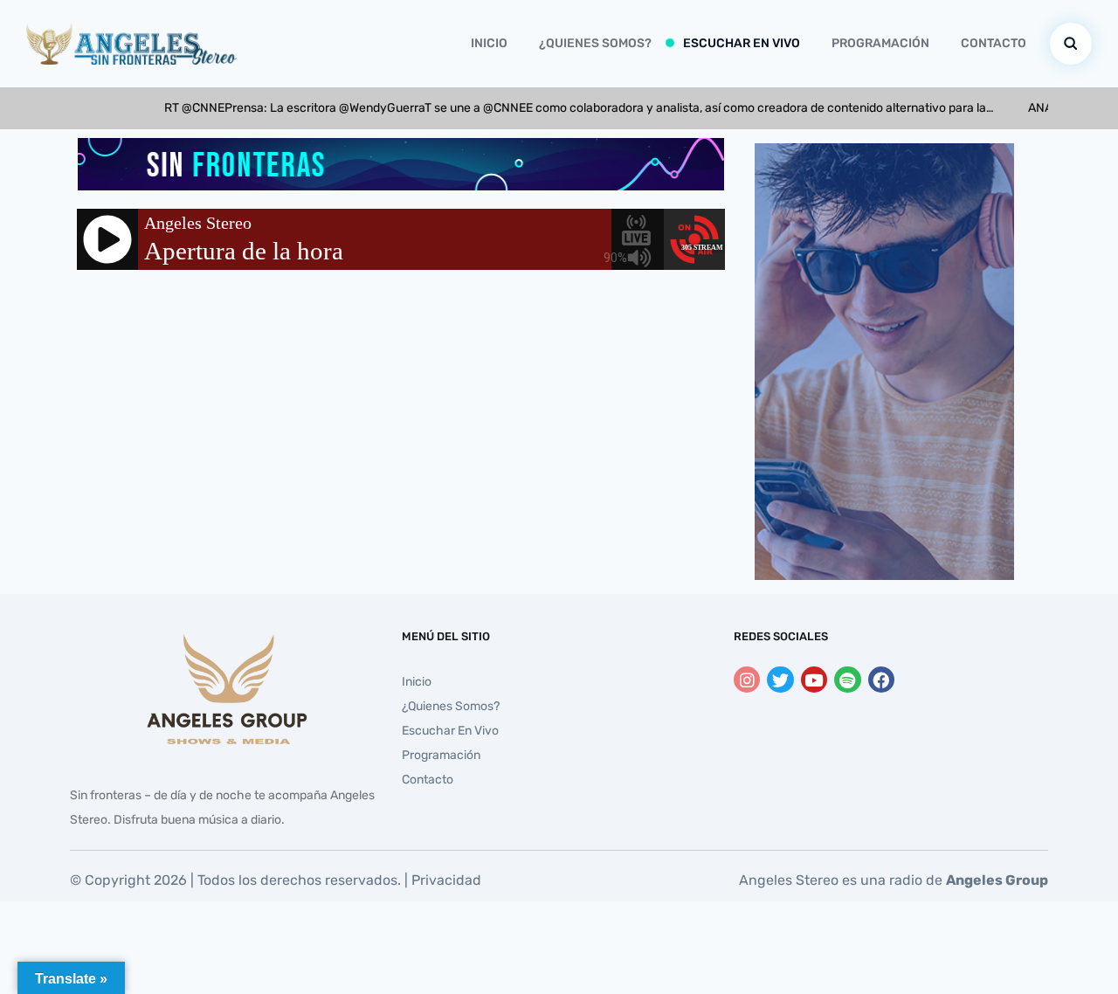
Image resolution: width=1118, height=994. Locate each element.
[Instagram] (747, 679)
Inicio (489, 43)
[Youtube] (814, 679)
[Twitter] (780, 679)
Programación (880, 43)
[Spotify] (847, 679)
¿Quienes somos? (595, 43)
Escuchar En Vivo (741, 43)
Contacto (993, 43)
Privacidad (446, 880)
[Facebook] (881, 679)
